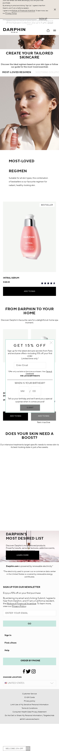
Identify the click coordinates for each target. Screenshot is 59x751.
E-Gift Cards (30, 697)
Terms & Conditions (29, 708)
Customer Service (29, 694)
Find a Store (10, 643)
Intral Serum (11, 278)
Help (7, 650)
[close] (55, 9)
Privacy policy (29, 701)
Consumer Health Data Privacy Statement (29, 712)
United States (16, 683)
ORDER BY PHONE (30, 660)
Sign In (8, 635)
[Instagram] (33, 670)
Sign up (43, 19)
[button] (54, 30)
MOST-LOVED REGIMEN (16, 72)
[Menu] (54, 30)
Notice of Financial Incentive (23, 11)
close (51, 342)
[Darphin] (14, 30)
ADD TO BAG (29, 291)
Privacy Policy (11, 13)
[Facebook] (24, 670)
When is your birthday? (30, 383)
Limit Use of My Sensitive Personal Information (29, 704)
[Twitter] (28, 670)
